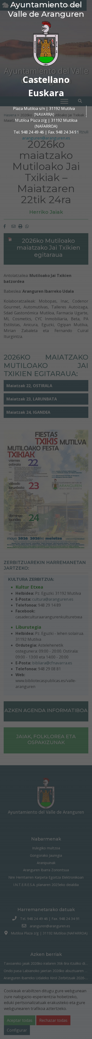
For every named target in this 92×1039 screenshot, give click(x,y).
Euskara (46, 93)
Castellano (46, 80)
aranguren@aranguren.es (46, 138)
